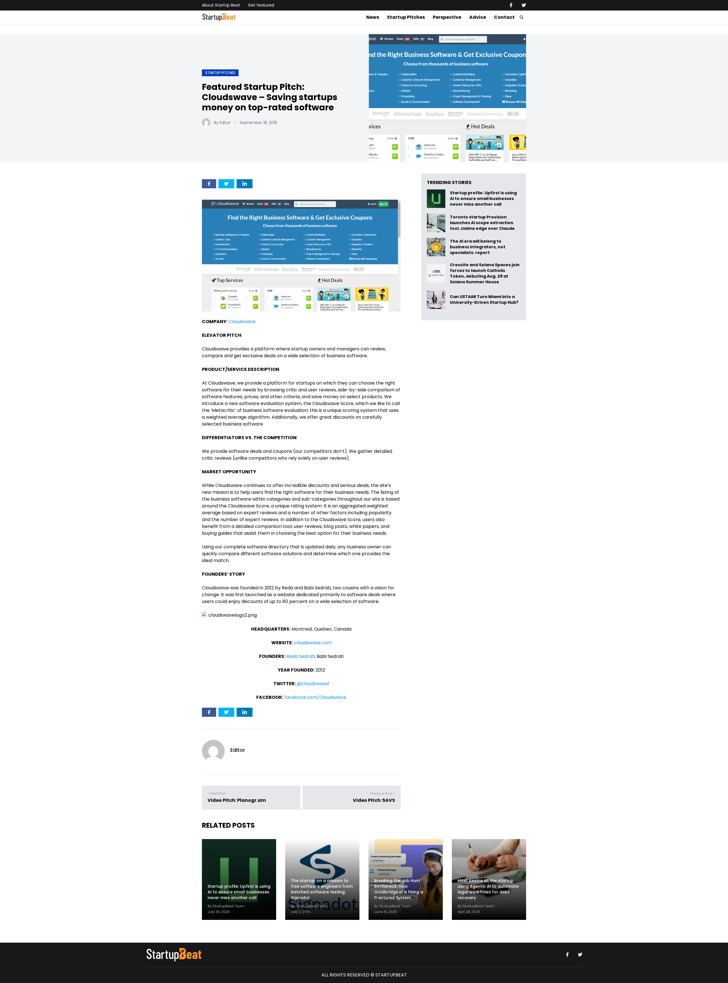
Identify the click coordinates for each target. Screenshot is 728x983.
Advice (477, 17)
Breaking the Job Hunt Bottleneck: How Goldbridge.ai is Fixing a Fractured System (398, 889)
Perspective (447, 17)
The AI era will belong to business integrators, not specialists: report (477, 247)
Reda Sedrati (300, 656)
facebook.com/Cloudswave (315, 697)
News (372, 17)
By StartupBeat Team (226, 906)
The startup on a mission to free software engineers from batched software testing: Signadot (322, 889)
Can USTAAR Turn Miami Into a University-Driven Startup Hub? (484, 299)
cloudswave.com (313, 642)
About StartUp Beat (221, 5)
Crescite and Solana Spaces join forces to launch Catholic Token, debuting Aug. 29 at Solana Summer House (485, 273)
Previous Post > (382, 793)
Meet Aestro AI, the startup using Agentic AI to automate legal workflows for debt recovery (488, 889)
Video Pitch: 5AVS (374, 800)
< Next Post (217, 793)
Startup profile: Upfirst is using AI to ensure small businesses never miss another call (483, 198)
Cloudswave (242, 321)
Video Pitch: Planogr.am (237, 800)
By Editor (222, 122)
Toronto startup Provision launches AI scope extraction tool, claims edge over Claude (483, 222)
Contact (504, 17)
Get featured (261, 5)
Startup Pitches (406, 17)
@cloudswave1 (313, 683)
